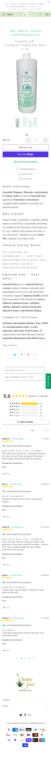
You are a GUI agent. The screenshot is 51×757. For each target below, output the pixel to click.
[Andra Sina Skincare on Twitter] (21, 715)
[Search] (41, 14)
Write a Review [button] (26, 422)
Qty (27, 134)
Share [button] (7, 474)
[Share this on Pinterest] (28, 355)
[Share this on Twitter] (15, 355)
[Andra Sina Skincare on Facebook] (25, 715)
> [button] (34, 658)
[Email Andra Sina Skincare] (30, 715)
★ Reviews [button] (48, 381)
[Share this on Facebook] (21, 355)
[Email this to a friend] (35, 355)
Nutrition (12, 345)
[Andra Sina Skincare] (25, 14)
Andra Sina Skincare (20, 723)
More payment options (25, 161)
